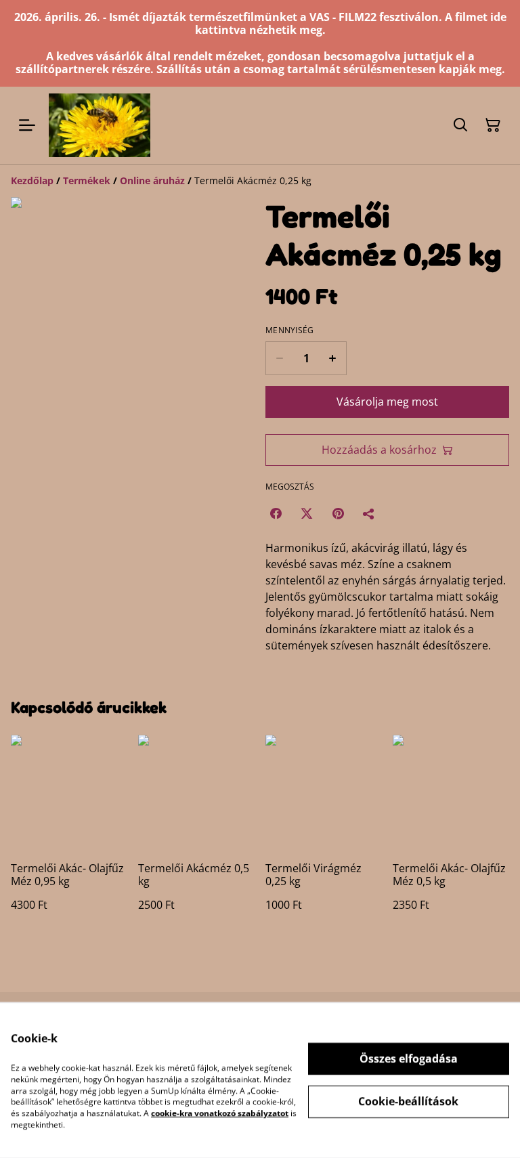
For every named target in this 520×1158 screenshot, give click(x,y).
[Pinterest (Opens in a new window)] (338, 513)
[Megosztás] (369, 513)
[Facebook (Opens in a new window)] (275, 513)
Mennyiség (289, 330)
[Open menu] (27, 125)
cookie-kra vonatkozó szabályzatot (219, 1113)
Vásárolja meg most (387, 401)
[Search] (460, 125)
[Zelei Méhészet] (99, 125)
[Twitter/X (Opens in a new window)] (307, 513)
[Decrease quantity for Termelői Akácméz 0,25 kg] (279, 358)
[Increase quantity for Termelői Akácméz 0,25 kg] (333, 358)
